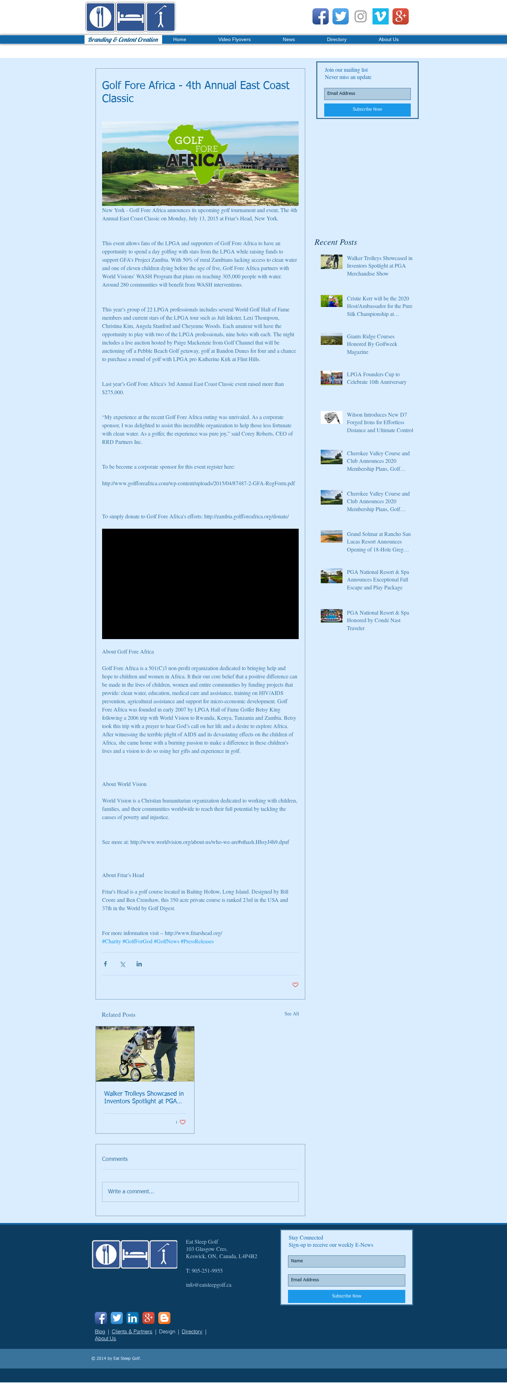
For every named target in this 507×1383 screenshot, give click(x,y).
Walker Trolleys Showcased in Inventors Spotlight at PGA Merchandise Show (144, 1098)
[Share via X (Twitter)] (122, 964)
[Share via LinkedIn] (139, 964)
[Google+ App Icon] (400, 16)
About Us (105, 1338)
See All (292, 1013)
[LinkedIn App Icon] (133, 1318)
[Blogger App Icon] (164, 1318)
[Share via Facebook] (105, 964)
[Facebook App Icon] (320, 16)
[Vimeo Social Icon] (380, 16)
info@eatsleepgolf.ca (208, 1284)
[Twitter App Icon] (340, 16)
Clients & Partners (132, 1331)
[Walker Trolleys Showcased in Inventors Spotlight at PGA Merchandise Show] (145, 1054)
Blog (100, 1331)
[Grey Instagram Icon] (360, 16)
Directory (192, 1331)
